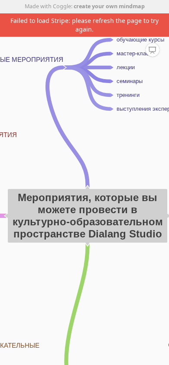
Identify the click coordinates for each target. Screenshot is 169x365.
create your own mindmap (109, 6)
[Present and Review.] (152, 50)
